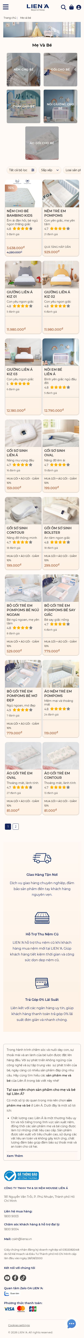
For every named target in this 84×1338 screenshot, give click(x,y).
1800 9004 (11, 1229)
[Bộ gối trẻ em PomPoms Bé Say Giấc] (60, 588)
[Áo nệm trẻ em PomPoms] (60, 673)
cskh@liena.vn (22, 1239)
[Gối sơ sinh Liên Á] (23, 433)
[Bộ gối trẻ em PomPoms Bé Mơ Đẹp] (23, 673)
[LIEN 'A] (38, 7)
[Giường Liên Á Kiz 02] (60, 274)
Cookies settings (19, 1325)
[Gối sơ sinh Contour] (23, 510)
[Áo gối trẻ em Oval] (23, 756)
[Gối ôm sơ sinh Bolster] (60, 510)
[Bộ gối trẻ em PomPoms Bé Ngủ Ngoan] (23, 588)
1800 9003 (11, 1216)
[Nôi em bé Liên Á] (60, 352)
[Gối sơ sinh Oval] (60, 433)
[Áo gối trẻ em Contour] (60, 756)
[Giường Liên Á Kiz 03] (23, 352)
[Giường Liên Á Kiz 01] (23, 274)
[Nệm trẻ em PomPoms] (60, 193)
